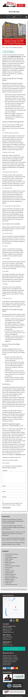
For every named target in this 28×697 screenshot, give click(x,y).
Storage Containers (9, 581)
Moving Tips (8, 564)
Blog (14, 16)
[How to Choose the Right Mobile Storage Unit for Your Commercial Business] (14, 37)
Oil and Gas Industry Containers (12, 566)
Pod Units (7, 569)
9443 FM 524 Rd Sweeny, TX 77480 (7, 628)
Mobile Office (8, 561)
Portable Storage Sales (10, 574)
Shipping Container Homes (11, 577)
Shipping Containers (9, 579)
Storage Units (8, 582)
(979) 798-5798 (7, 639)
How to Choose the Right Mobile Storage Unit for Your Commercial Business (14, 41)
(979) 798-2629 (14, 12)
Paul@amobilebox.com (8, 632)
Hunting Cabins (8, 555)
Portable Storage (9, 572)
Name (4, 486)
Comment (5, 470)
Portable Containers (9, 571)
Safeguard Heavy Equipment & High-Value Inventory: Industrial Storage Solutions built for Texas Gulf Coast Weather (13, 521)
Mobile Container (9, 559)
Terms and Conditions (18, 696)
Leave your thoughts (8, 51)
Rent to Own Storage (10, 576)
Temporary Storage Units (11, 584)
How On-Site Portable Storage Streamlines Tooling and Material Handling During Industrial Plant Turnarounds (13, 527)
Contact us (19, 454)
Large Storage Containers (11, 557)
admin (20, 47)
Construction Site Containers (11, 554)
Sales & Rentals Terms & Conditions (14, 648)
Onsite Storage (8, 567)
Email (4, 491)
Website (4, 497)
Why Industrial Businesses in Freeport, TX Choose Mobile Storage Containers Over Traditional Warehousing (13, 533)
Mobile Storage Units (15, 457)
